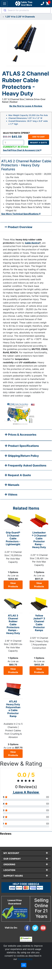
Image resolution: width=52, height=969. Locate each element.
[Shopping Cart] (48, 3)
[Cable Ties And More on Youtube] (43, 928)
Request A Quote (19, 475)
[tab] (26, 435)
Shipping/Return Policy (23, 455)
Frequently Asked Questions (26, 465)
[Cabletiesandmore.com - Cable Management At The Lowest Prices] (24, 3)
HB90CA (33, 884)
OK (23, 965)
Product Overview (19, 227)
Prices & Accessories (21, 434)
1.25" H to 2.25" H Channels (20, 16)
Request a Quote (38, 143)
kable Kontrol (32, 242)
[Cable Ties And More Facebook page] (28, 928)
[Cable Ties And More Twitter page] (36, 928)
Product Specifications (23, 445)
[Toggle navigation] (4, 3)
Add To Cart (38, 137)
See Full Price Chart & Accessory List (21, 150)
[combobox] (26, 10)
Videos (12, 494)
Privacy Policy (25, 959)
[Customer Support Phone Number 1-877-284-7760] (42, 3)
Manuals (13, 485)
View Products (13, 585)
